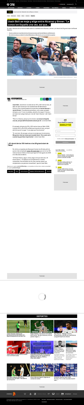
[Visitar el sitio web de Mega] (44, 394)
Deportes (20, 7)
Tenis (8, 15)
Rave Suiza (17, 1)
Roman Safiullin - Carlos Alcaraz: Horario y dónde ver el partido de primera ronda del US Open (66, 156)
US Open (59, 153)
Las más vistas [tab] (60, 150)
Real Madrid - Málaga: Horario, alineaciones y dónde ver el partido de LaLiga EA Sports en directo (65, 335)
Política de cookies (59, 399)
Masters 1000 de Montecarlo (37, 171)
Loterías (29, 7)
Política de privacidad (51, 399)
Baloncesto (13, 15)
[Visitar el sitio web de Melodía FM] (62, 394)
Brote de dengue (57, 1)
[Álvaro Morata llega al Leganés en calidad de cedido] (42, 369)
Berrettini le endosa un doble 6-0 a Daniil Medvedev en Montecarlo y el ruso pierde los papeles (32, 35)
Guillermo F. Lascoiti (17, 98)
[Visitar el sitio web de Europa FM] (58, 394)
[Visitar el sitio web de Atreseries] (49, 394)
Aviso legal (44, 399)
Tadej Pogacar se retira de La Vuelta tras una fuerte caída (17, 355)
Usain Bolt (10, 171)
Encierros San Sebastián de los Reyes (39, 1)
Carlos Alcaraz (24, 171)
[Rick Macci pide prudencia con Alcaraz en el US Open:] (18, 369)
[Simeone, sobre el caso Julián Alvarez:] (65, 369)
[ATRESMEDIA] (11, 393)
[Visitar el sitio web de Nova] (40, 394)
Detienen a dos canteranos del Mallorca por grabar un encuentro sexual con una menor (71, 350)
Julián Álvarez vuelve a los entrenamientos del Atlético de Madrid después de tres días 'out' (16, 335)
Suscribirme (65, 142)
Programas (46, 7)
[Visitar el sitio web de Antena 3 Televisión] (26, 394)
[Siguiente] (76, 1)
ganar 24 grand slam (33, 151)
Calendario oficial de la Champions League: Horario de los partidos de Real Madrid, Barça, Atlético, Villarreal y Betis (40, 356)
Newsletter (73, 7)
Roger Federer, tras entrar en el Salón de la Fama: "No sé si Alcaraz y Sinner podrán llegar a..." (41, 335)
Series (64, 7)
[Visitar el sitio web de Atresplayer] (69, 394)
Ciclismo (27, 15)
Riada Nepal (30, 1)
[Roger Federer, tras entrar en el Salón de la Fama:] (42, 326)
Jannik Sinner (50, 171)
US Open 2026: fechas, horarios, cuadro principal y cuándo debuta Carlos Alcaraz (66, 170)
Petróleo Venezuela (23, 1)
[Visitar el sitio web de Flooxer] (75, 394)
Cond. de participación (67, 399)
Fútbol (18, 15)
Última (62, 4)
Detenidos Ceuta (12, 1)
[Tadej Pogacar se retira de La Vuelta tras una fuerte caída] (18, 347)
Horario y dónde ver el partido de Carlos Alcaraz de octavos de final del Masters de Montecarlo (32, 33)
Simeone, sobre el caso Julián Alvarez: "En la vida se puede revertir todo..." (64, 379)
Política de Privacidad (69, 138)
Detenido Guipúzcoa (50, 1)
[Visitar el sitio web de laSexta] (30, 394)
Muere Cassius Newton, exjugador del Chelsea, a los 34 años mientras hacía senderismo (59, 350)
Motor (23, 15)
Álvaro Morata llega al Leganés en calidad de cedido (40, 378)
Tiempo (38, 7)
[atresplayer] (70, 4)
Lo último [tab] (69, 150)
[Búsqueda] (76, 4)
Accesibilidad (44, 401)
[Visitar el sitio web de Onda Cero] (53, 394)
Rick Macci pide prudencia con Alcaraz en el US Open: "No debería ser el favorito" (65, 163)
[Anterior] (8, 1)
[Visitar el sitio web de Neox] (35, 394)
